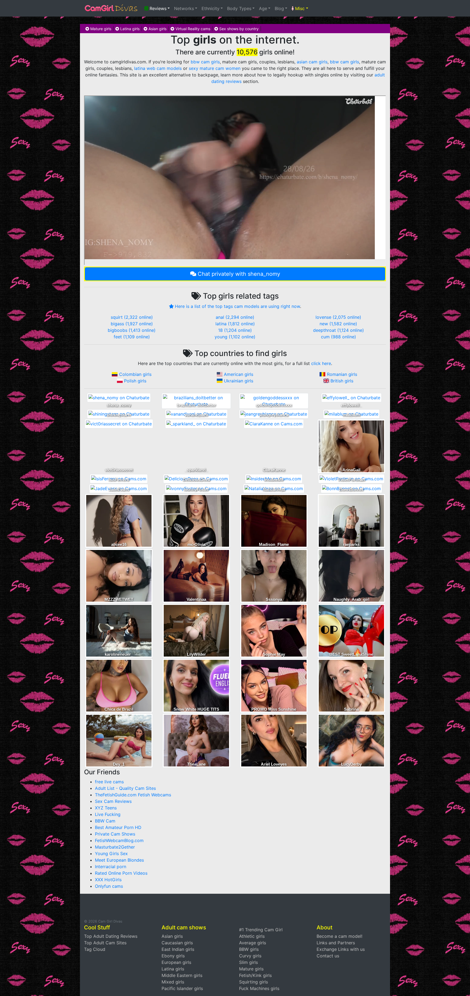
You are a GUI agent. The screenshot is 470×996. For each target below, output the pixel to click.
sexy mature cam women (214, 68)
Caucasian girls (177, 942)
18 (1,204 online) (235, 330)
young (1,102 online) (235, 336)
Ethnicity (210, 8)
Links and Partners (336, 942)
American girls (238, 374)
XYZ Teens (106, 808)
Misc (299, 8)
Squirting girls (253, 982)
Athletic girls (252, 936)
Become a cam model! (339, 936)
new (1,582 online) (338, 323)
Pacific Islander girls (182, 988)
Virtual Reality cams (192, 28)
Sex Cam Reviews (113, 801)
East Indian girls (178, 949)
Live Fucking (107, 814)
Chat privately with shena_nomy (239, 274)
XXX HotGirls (108, 879)
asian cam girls (312, 61)
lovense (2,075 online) (338, 317)
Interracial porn (110, 866)
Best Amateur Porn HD (118, 827)
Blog (279, 8)
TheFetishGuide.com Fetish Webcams (133, 794)
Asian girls (156, 28)
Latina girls (129, 28)
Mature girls (100, 28)
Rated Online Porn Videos (121, 873)
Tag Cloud (94, 949)
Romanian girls (342, 374)
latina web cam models (158, 68)
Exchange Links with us (341, 949)
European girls (176, 962)
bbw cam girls (205, 61)
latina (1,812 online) (235, 323)
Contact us (328, 955)
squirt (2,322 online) (132, 317)
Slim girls (248, 962)
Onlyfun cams (109, 886)
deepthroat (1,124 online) (338, 330)
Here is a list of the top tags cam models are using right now (237, 306)
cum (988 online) (338, 336)
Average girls (252, 942)
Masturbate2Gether (115, 847)
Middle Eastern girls (182, 975)
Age (263, 8)
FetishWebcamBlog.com (119, 840)
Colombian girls (135, 374)
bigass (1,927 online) (132, 323)
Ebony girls (173, 955)
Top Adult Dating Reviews (110, 936)
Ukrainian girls (238, 380)
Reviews (157, 8)
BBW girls (249, 949)
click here (321, 363)
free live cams (109, 781)
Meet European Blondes (119, 860)
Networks (184, 8)
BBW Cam (105, 821)
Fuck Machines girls (259, 988)
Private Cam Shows (115, 834)
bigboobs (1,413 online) (132, 330)
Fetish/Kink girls (255, 975)
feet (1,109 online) (132, 336)
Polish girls (135, 380)
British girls (341, 380)
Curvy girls (250, 955)
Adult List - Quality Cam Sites (125, 788)
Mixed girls (173, 982)
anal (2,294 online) (235, 317)
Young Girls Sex (111, 853)
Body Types (239, 8)
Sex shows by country (238, 28)
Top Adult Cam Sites (105, 942)
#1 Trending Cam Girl (261, 929)
